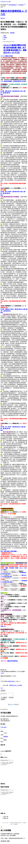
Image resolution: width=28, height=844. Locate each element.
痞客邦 (9, 681)
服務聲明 (16, 824)
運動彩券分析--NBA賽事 (15, 685)
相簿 (4, 35)
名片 (4, 39)
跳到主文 (3, 18)
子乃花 (2, 673)
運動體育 (12, 32)
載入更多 (3, 690)
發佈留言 (3, 699)
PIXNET (6, 822)
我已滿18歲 (3, 841)
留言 (13, 681)
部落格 (5, 37)
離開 (8, 841)
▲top (2, 687)
